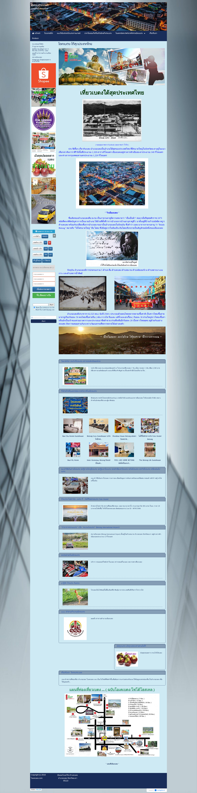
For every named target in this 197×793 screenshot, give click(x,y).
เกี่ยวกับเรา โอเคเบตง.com (71, 672)
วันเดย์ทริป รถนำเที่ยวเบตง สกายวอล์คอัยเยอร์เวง (80, 361)
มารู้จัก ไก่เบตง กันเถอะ (70, 583)
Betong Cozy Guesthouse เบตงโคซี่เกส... (98, 438)
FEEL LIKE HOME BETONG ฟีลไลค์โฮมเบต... (124, 462)
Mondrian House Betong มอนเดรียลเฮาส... (124, 438)
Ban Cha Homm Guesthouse (73, 436)
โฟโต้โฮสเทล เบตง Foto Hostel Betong (150, 438)
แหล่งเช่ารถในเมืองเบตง (70, 555)
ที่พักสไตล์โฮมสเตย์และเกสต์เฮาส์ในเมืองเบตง (79, 391)
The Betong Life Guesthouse (150, 460)
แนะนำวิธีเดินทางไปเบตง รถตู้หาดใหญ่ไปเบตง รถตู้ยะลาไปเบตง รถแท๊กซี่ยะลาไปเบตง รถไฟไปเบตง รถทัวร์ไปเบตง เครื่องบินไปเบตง (110, 470)
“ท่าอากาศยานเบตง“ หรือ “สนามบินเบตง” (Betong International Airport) (90, 527)
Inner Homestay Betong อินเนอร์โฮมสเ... (98, 462)
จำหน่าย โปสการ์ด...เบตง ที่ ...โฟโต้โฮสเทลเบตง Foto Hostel (84, 499)
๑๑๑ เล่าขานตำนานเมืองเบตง (73, 611)
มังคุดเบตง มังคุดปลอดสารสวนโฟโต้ (131, 646)
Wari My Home (73, 460)
